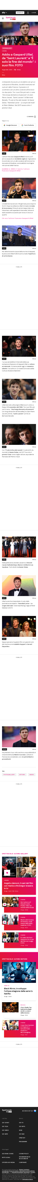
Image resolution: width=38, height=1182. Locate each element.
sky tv (21, 1122)
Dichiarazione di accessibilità (24, 1157)
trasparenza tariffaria (17, 1172)
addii (32, 774)
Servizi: (21, 1118)
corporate (23, 1162)
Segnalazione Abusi (27, 1179)
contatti (33, 1172)
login (34, 12)
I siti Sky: (4, 1118)
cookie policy (24, 1153)
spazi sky (22, 1138)
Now (20, 1130)
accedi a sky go (27, 1111)
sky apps (22, 1126)
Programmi (23, 1141)
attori (22, 774)
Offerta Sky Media (8, 1162)
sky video (5, 1130)
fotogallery (9, 774)
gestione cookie (7, 1153)
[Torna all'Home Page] (11, 18)
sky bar (21, 1134)
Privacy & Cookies (14, 1171)
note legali (6, 1157)
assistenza (27, 1172)
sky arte (5, 1134)
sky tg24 (5, 1126)
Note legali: (5, 1149)
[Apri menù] (3, 18)
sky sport (5, 1122)
